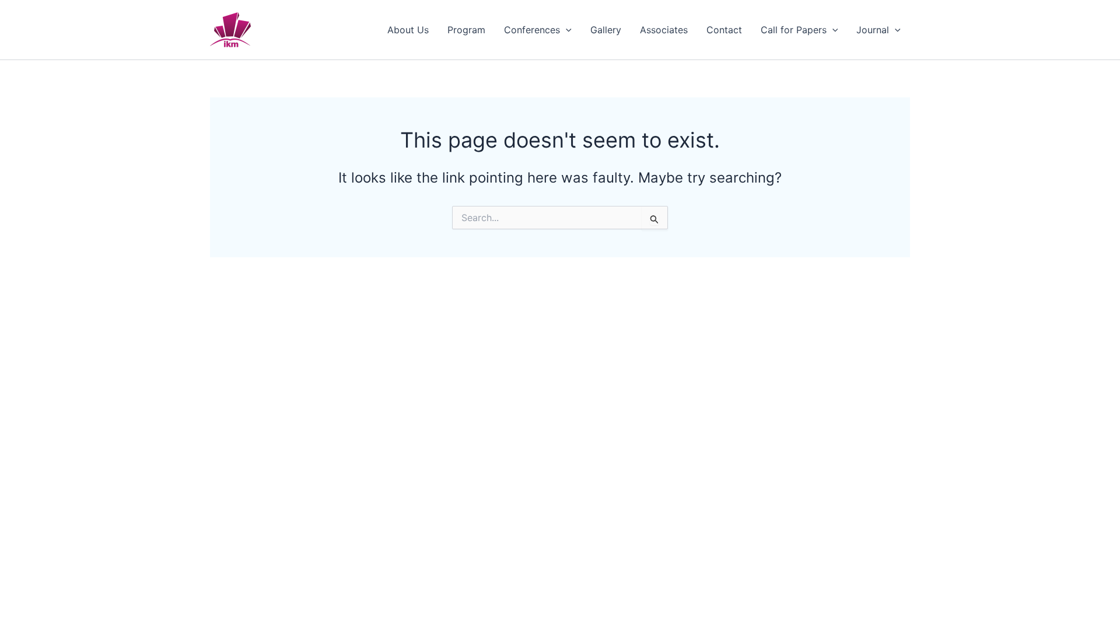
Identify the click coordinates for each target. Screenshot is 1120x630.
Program (466, 30)
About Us (408, 30)
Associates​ (664, 30)
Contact (724, 30)
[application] (566, 29)
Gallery (605, 30)
